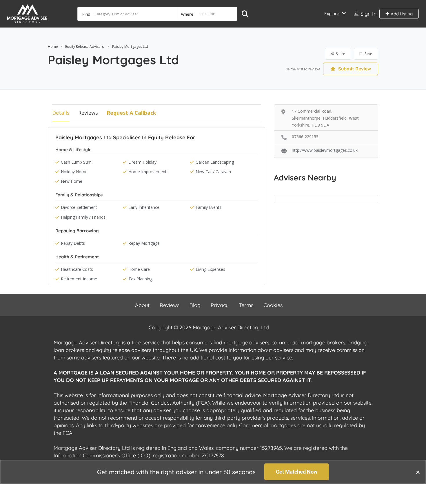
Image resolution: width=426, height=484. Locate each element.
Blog (195, 305)
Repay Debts (73, 243)
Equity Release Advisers (84, 46)
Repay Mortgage (144, 243)
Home (53, 46)
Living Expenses (210, 269)
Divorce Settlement (79, 207)
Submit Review (354, 69)
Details (61, 112)
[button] (418, 472)
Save (368, 53)
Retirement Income (79, 279)
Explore (331, 13)
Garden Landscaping (215, 162)
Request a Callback (131, 112)
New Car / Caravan (213, 171)
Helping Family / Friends (83, 217)
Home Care (139, 269)
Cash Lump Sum (76, 162)
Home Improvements (148, 171)
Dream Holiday (142, 162)
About (142, 305)
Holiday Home (74, 171)
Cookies (273, 305)
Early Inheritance (143, 207)
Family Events (208, 207)
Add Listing (401, 14)
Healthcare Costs (77, 269)
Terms (246, 305)
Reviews (88, 112)
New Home (71, 181)
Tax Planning (140, 279)
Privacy (220, 305)
